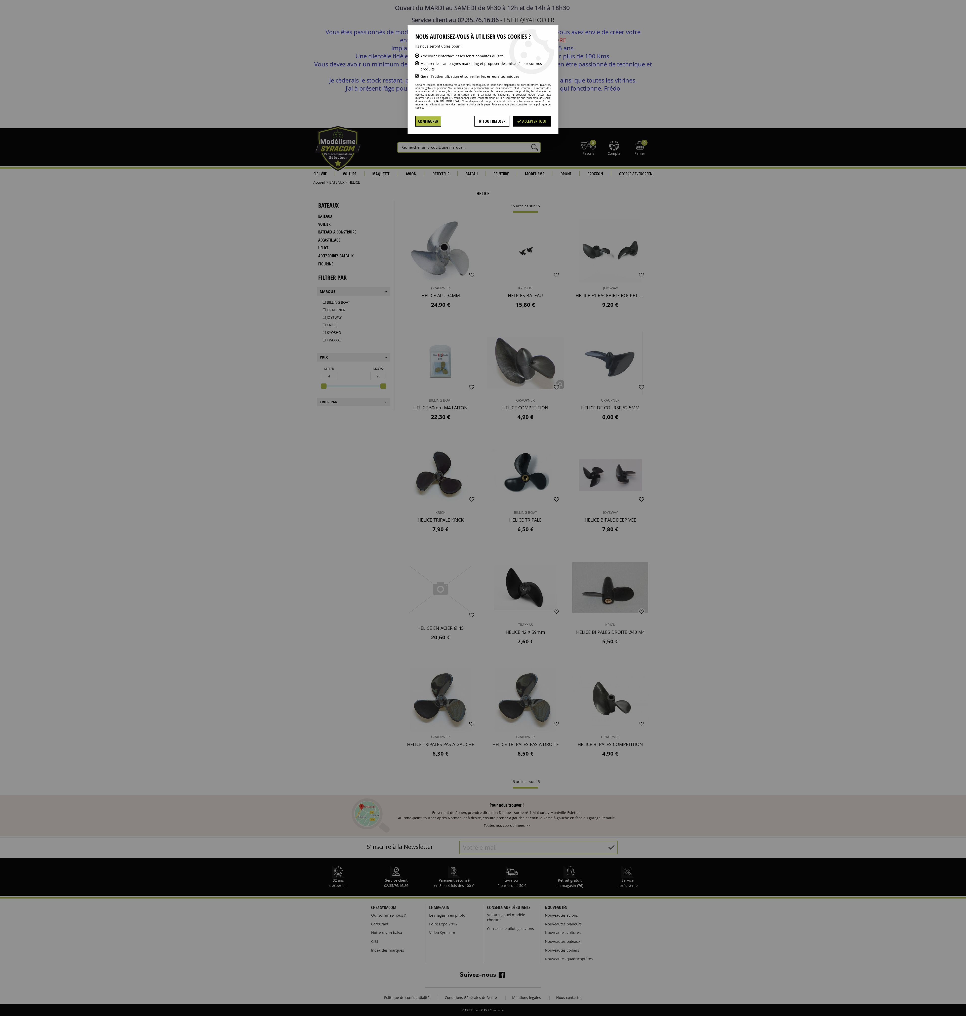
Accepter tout (534, 121)
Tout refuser (493, 121)
